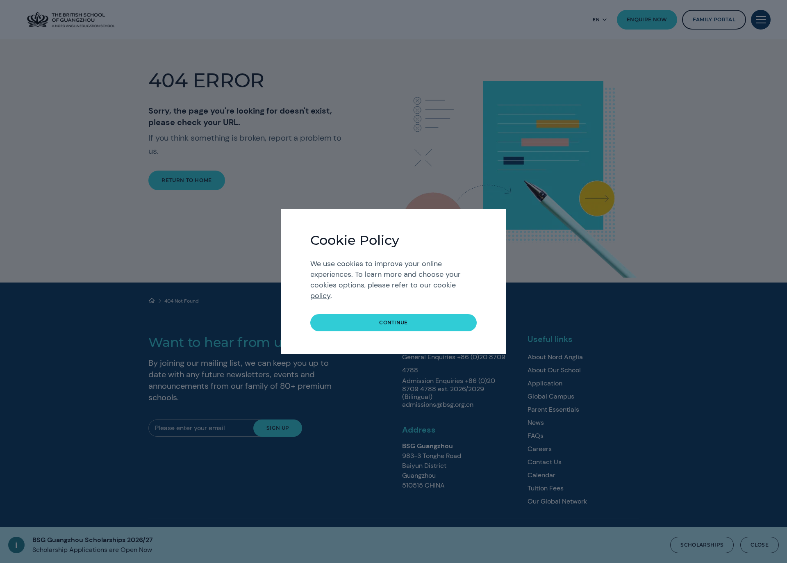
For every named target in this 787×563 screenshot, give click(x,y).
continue (393, 322)
